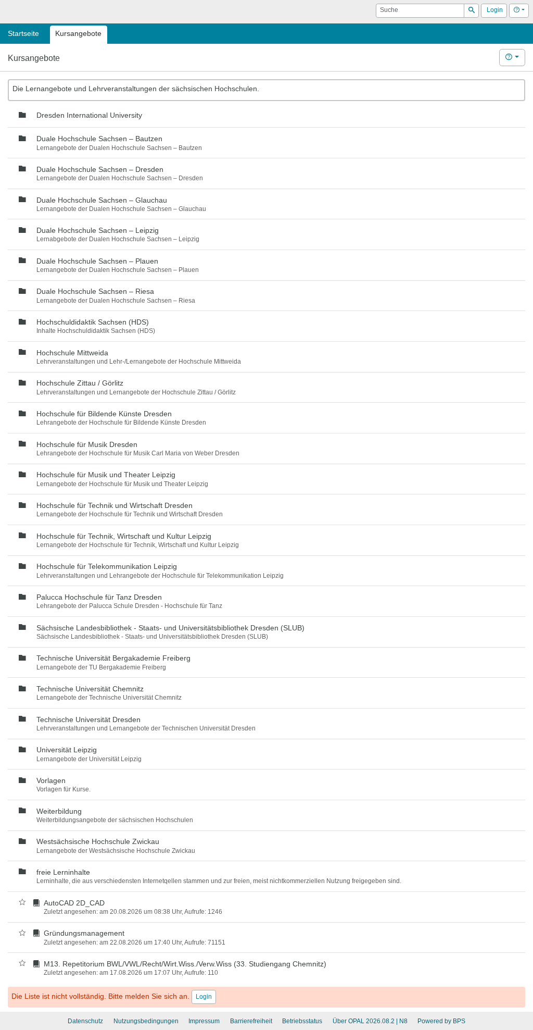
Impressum (204, 1021)
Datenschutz (85, 1021)
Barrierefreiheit (251, 1021)
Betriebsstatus (302, 1021)
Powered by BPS (441, 1021)
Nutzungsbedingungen (146, 1021)
